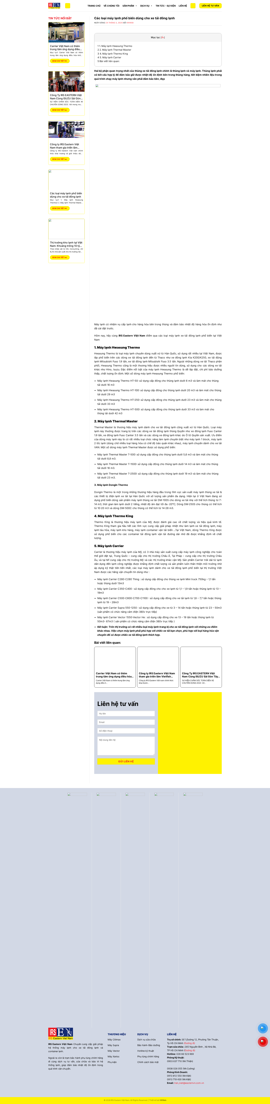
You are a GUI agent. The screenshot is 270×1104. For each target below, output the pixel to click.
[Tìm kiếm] (192, 5)
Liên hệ (183, 5)
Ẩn (162, 37)
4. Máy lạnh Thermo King (113, 53)
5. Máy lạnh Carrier (109, 57)
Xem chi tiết (58, 61)
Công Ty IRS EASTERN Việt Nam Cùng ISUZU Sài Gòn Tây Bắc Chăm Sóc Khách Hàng (66, 97)
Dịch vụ (144, 5)
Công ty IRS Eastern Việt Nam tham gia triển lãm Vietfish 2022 (64, 146)
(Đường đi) (189, 1043)
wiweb (130, 23)
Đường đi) (190, 1050)
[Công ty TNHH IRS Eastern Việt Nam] (54, 6)
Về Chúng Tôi (111, 5)
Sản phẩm (128, 5)
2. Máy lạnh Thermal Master (114, 49)
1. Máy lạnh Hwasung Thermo (115, 45)
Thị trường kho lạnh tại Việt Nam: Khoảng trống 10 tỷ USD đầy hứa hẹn (66, 244)
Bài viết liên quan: (109, 61)
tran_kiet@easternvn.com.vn (189, 1083)
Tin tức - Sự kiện (166, 5)
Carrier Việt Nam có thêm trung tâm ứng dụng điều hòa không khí (65, 47)
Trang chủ (94, 5)
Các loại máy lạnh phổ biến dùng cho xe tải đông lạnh (66, 195)
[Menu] (67, 5)
